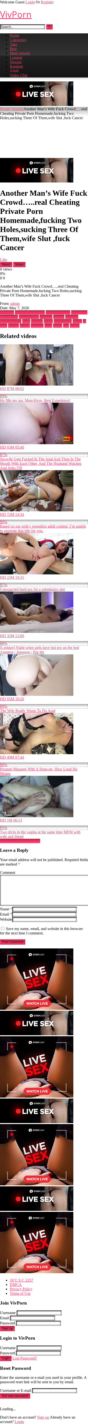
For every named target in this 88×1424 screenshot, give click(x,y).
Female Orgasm (58, 312)
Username (8, 1313)
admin (15, 303)
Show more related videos (20, 841)
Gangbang (79, 312)
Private (13, 326)
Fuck (26, 321)
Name (6, 909)
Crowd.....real (10, 321)
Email (6, 914)
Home (14, 35)
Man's (77, 321)
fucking (37, 321)
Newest (16, 62)
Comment (7, 872)
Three (57, 326)
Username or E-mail (15, 1390)
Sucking (37, 326)
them (48, 326)
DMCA (16, 1284)
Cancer (58, 317)
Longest (16, 57)
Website (6, 919)
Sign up (7, 1328)
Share (19, 264)
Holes (48, 321)
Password (7, 1323)
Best (13, 49)
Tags (13, 44)
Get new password (15, 1396)
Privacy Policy (21, 1289)
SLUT (25, 326)
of (84, 321)
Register (47, 2)
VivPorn (16, 14)
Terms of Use (20, 1293)
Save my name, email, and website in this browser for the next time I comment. (41, 931)
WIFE (74, 326)
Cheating (16, 109)
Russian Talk (29, 317)
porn (3, 326)
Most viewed (20, 53)
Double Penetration (30, 312)
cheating (71, 317)
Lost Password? (24, 1358)
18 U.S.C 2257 (21, 1280)
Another (46, 317)
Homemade (9, 317)
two (66, 326)
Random (16, 66)
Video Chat (18, 75)
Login (30, 2)
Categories (18, 40)
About (6, 264)
